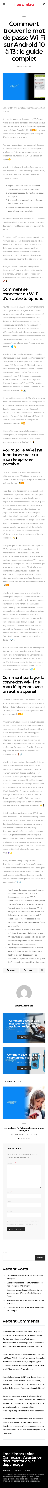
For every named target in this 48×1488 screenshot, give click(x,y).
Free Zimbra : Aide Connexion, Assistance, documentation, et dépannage (22, 1459)
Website (10, 1211)
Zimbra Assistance (24, 66)
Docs (24, 16)
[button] (18, 1139)
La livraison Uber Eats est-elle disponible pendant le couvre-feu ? (24, 1430)
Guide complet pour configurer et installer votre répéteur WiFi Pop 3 (25, 1284)
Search (5, 1253)
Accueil (6, 1470)
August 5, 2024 (32, 1134)
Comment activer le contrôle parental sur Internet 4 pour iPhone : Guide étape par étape (24, 1293)
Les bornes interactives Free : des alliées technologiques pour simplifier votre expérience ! (24, 1407)
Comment (10, 1163)
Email (9, 1201)
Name (9, 1192)
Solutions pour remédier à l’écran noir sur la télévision (25, 1301)
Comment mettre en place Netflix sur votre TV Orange (25, 1309)
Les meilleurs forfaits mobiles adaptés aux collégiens (24, 1129)
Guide (18, 1470)
